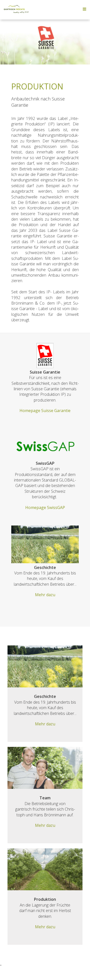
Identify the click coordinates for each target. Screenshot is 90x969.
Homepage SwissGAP (45, 507)
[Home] (16, 11)
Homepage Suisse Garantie (45, 410)
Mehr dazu (45, 594)
